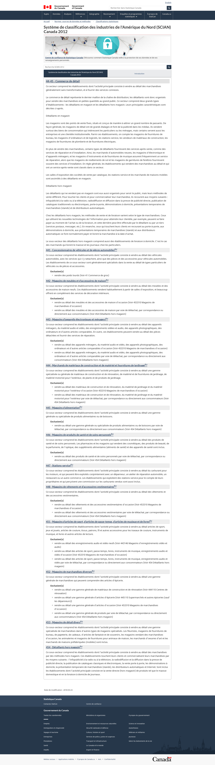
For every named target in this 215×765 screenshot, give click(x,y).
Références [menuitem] (80, 14)
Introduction (139, 73)
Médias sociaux (49, 759)
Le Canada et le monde (94, 745)
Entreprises (48, 737)
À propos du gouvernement (139, 715)
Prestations (48, 741)
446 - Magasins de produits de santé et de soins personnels (79, 434)
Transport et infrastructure (96, 741)
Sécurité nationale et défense (97, 728)
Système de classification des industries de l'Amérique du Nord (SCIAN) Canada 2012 (75, 73)
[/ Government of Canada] (64, 7)
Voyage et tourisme (51, 732)
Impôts (46, 750)
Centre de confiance (93, 704)
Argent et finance (92, 750)
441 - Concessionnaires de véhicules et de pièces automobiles (81, 250)
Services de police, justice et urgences (100, 737)
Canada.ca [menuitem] (166, 14)
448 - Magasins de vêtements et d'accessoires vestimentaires (81, 486)
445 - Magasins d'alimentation (64, 407)
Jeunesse (132, 737)
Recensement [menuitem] (109, 14)
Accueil (47, 21)
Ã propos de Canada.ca (86, 759)
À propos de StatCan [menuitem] (152, 15)
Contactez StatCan (50, 704)
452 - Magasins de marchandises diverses (70, 571)
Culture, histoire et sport (95, 732)
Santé (46, 745)
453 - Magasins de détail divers (64, 622)
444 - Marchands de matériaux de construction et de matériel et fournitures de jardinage (96, 365)
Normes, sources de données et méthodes (73, 21)
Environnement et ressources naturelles (101, 724)
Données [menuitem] (56, 14)
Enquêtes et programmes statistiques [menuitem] (131, 15)
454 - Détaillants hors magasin (64, 647)
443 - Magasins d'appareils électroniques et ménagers (77, 319)
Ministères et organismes (95, 715)
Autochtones (133, 728)
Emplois (47, 724)
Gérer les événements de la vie (140, 741)
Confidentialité (109, 759)
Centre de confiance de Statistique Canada (64, 57)
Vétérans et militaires (137, 732)
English (168, 2)
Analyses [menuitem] (67, 14)
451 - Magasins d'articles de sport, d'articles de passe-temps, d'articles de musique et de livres (99, 521)
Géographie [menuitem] (94, 14)
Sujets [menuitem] (46, 14)
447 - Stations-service (59, 465)
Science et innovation (137, 724)
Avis (99, 759)
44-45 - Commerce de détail (63, 81)
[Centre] (107, 46)
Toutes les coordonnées (52, 715)
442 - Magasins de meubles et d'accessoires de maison (77, 280)
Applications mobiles (66, 759)
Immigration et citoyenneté (54, 728)
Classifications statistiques (107, 21)
